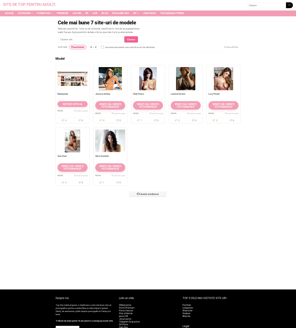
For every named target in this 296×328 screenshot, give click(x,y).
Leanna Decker (178, 94)
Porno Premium (126, 308)
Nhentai (186, 316)
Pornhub (187, 305)
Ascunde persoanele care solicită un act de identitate (130, 47)
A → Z (93, 47)
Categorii (24, 13)
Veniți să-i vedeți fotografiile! (110, 105)
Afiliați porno (125, 305)
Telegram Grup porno (129, 321)
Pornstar (43, 13)
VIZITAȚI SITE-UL (72, 104)
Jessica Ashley (102, 94)
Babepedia (63, 94)
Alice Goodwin (102, 156)
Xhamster (188, 310)
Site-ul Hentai (125, 313)
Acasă (9, 13)
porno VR (123, 316)
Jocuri (76, 13)
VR (86, 13)
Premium (62, 13)
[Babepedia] (72, 78)
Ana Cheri (62, 156)
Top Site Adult (62, 305)
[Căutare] (289, 5)
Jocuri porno (125, 319)
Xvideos (186, 313)
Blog (105, 13)
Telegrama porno (172, 13)
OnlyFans (149, 13)
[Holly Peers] (148, 78)
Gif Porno (123, 324)
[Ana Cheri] (72, 140)
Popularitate (77, 47)
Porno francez (126, 310)
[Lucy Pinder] (223, 78)
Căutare (131, 39)
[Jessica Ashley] (110, 78)
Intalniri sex (120, 13)
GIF (135, 13)
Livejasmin (188, 308)
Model (60, 111)
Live (94, 13)
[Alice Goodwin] (110, 140)
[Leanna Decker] (186, 78)
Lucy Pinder (214, 94)
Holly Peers (138, 94)
